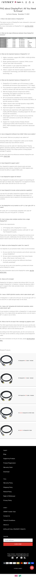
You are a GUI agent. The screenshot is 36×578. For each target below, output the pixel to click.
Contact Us (6, 516)
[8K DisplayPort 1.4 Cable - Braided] (18, 385)
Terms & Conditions (9, 520)
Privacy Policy (7, 500)
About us (6, 525)
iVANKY (20, 568)
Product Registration (9, 463)
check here (7, 156)
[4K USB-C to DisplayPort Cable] (18, 438)
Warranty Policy (8, 483)
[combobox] (17, 2)
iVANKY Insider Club (9, 512)
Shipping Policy (8, 487)
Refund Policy (7, 492)
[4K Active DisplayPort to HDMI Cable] (18, 420)
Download (6, 472)
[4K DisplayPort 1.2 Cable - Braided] (18, 368)
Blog (4, 454)
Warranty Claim (8, 467)
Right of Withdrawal (9, 496)
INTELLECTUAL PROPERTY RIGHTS (14, 529)
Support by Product (9, 458)
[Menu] (33, 2)
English (18, 2)
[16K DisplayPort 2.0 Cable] (18, 403)
